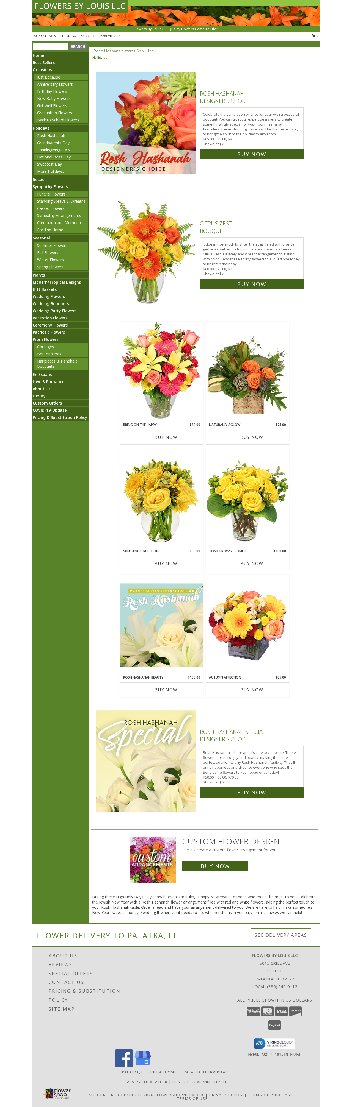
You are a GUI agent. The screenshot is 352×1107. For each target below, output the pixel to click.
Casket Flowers (50, 208)
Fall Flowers (47, 252)
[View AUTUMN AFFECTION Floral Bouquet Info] (247, 625)
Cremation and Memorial (59, 222)
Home (38, 55)
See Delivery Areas (281, 935)
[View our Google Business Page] (143, 1065)
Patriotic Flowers (49, 332)
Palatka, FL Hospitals (207, 1072)
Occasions (42, 69)
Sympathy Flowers (50, 186)
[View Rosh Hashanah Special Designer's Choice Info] (146, 760)
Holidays (41, 128)
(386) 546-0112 (110, 36)
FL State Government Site (199, 1081)
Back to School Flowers (58, 119)
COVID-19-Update (50, 410)
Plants (39, 275)
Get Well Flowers (52, 105)
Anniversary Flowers (55, 84)
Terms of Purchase (270, 1094)
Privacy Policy (226, 1094)
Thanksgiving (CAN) (54, 149)
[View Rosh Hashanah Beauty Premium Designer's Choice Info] (161, 625)
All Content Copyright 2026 (121, 1094)
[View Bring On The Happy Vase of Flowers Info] (161, 372)
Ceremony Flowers (50, 325)
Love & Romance (48, 381)
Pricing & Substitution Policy (60, 417)
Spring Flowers (50, 266)
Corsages (45, 346)
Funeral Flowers (51, 194)
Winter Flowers (50, 259)
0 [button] (316, 36)
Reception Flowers (50, 317)
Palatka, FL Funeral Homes (150, 1072)
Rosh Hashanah (51, 135)
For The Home (50, 229)
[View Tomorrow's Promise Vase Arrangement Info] (247, 498)
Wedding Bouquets (51, 303)
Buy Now (251, 154)
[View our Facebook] (124, 1065)
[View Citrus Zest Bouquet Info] (146, 252)
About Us (41, 388)
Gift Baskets (45, 289)
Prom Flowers (45, 339)
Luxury (39, 395)
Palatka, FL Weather (146, 1081)
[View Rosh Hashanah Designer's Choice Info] (146, 122)
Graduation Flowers (54, 112)
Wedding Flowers (49, 296)
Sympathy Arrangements (59, 215)
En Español (43, 374)
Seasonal (41, 238)
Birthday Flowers (52, 91)
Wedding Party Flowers (54, 310)
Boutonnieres (49, 353)
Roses (38, 179)
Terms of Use (192, 1098)
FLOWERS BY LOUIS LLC (79, 5)
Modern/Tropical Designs (57, 282)
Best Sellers (44, 62)
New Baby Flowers (54, 98)
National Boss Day (54, 157)
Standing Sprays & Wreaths (61, 201)
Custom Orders (47, 403)
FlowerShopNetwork (179, 1094)
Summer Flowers (52, 245)
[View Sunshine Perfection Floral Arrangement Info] (161, 498)
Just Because (48, 77)
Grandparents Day (53, 142)
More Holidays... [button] (51, 171)
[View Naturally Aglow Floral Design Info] (247, 372)
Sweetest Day (49, 164)
